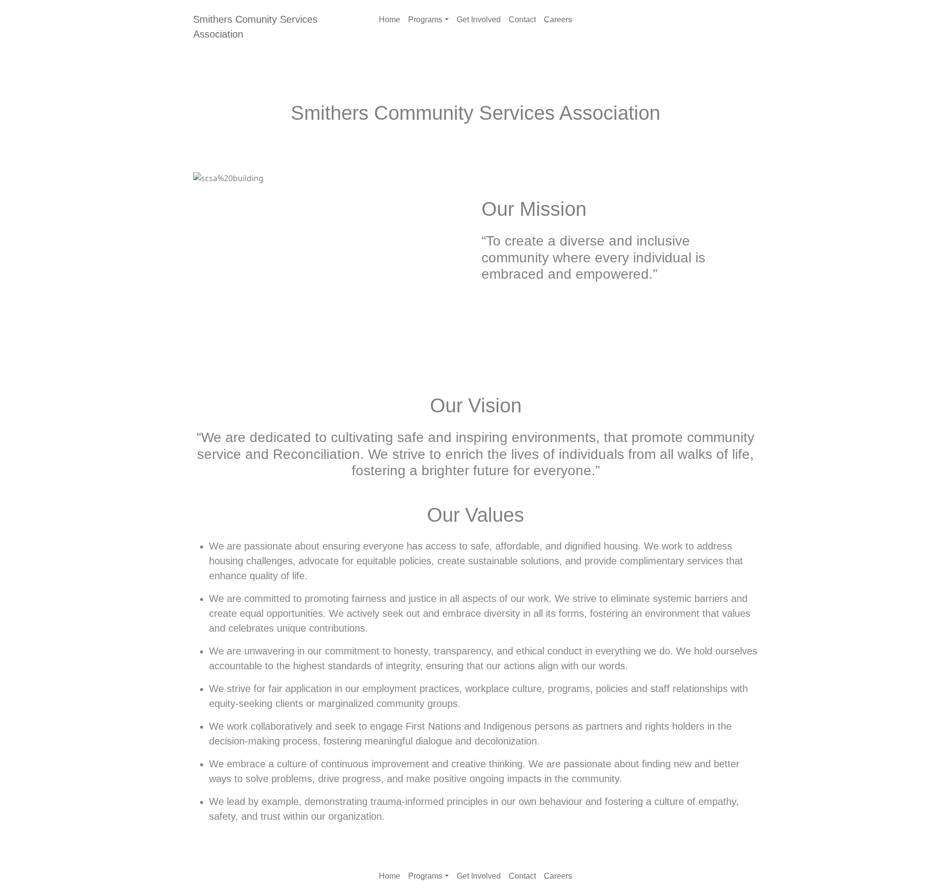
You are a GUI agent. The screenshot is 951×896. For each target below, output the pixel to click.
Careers (558, 19)
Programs (425, 19)
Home (389, 19)
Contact (522, 19)
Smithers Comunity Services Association (255, 27)
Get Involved (479, 19)
